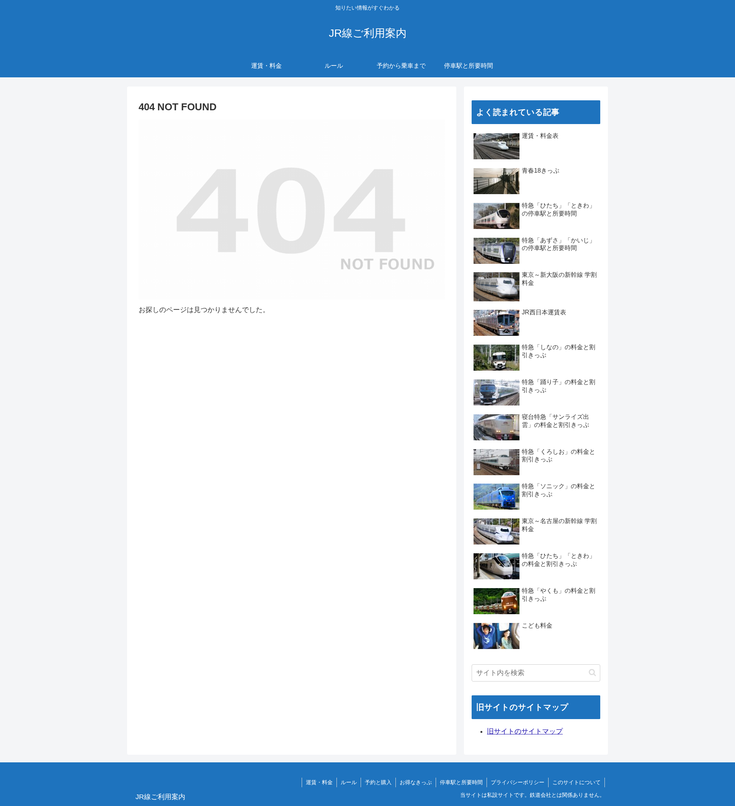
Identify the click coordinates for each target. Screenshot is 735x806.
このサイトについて (576, 782)
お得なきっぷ (416, 782)
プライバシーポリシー (517, 782)
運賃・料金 (319, 782)
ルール (349, 782)
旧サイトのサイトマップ (525, 731)
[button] (592, 672)
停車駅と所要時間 (461, 782)
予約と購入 (378, 782)
